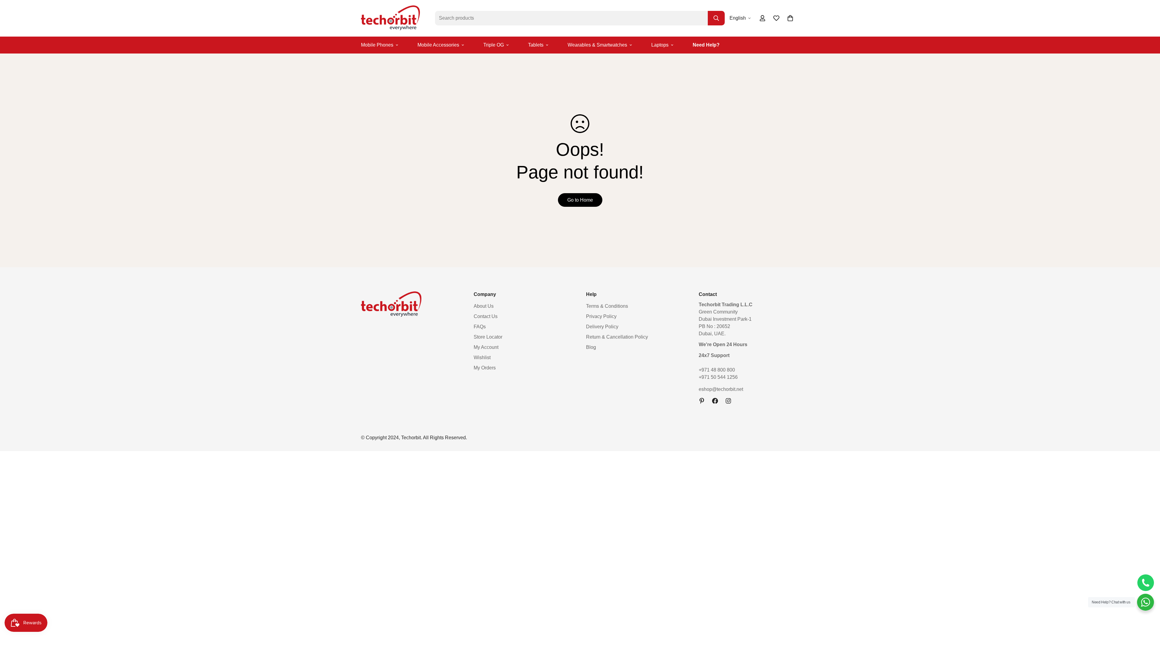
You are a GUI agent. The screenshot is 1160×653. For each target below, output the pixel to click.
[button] (790, 18)
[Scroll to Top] (1148, 620)
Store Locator (488, 336)
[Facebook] (715, 401)
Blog (591, 347)
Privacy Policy (601, 316)
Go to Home (580, 200)
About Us (484, 306)
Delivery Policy (602, 326)
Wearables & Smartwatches (597, 44)
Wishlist (482, 357)
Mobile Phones (377, 44)
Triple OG (493, 44)
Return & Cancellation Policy (617, 336)
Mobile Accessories (438, 44)
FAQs (480, 326)
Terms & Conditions (607, 306)
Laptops (660, 44)
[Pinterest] (702, 401)
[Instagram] (728, 401)
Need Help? (706, 44)
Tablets (535, 44)
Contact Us (486, 316)
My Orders (485, 367)
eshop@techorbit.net (721, 389)
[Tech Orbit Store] (390, 18)
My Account (486, 347)
